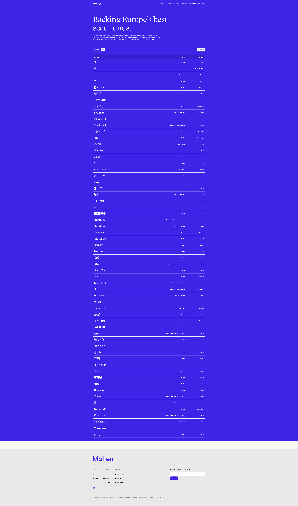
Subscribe (174, 478)
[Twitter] (97, 488)
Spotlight (96, 49)
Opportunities (106, 482)
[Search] (199, 4)
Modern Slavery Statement (124, 497)
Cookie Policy (113, 497)
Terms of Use (96, 497)
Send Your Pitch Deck (120, 474)
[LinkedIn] (94, 488)
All (103, 49)
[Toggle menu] (203, 3)
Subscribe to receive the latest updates (180, 469)
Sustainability (192, 3)
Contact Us (118, 478)
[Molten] (97, 3)
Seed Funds (106, 478)
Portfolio (161, 3)
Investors (184, 3)
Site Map (135, 497)
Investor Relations (119, 482)
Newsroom (176, 3)
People (169, 3)
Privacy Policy (180, 484)
